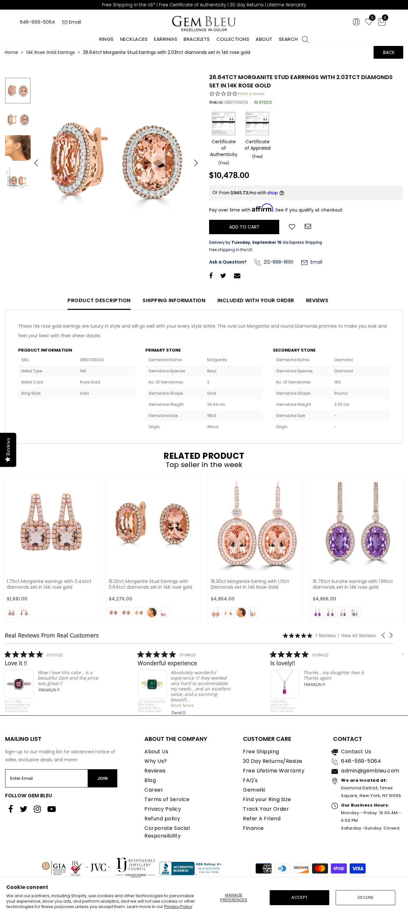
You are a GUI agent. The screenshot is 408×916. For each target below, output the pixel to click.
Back (389, 52)
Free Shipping (261, 751)
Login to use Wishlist (292, 226)
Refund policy (162, 818)
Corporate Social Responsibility (167, 831)
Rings (106, 39)
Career (153, 789)
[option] (116, 160)
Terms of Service (166, 799)
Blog (150, 780)
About (264, 39)
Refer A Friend (261, 818)
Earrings (165, 39)
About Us (156, 751)
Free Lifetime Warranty (273, 770)
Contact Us (356, 751)
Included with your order (255, 300)
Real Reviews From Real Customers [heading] (52, 635)
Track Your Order (266, 809)
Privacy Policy (178, 907)
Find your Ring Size (267, 799)
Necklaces (134, 39)
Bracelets (197, 39)
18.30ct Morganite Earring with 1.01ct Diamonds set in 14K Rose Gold (250, 584)
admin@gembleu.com (370, 770)
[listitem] (173, 682)
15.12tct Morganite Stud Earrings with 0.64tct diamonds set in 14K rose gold (150, 584)
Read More (169, 705)
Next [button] (193, 160)
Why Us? (155, 761)
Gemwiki (254, 789)
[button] (384, 635)
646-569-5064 (37, 22)
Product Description (99, 300)
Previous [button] (33, 160)
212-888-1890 (278, 262)
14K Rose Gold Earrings (50, 52)
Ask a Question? (228, 262)
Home (11, 52)
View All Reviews (358, 635)
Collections (233, 39)
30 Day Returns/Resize (272, 761)
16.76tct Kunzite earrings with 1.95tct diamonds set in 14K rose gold (353, 584)
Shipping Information (173, 300)
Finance (253, 828)
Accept (299, 897)
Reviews (317, 300)
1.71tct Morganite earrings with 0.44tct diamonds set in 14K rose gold (49, 584)
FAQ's (250, 780)
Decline (366, 897)
